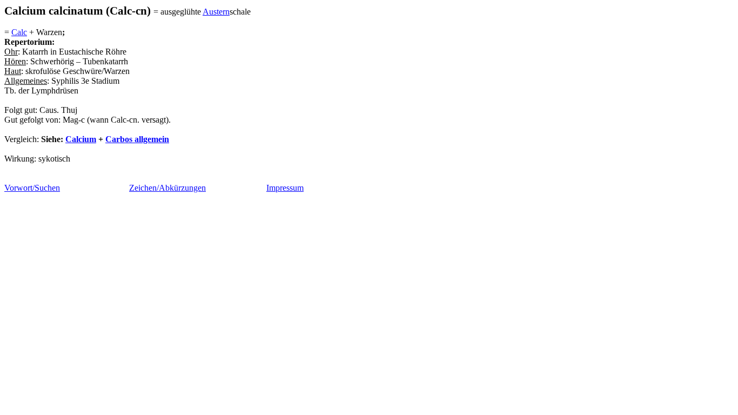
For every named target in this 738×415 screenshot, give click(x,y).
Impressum (285, 187)
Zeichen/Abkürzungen (167, 187)
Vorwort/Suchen (32, 187)
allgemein (137, 139)
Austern (216, 11)
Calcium (80, 139)
